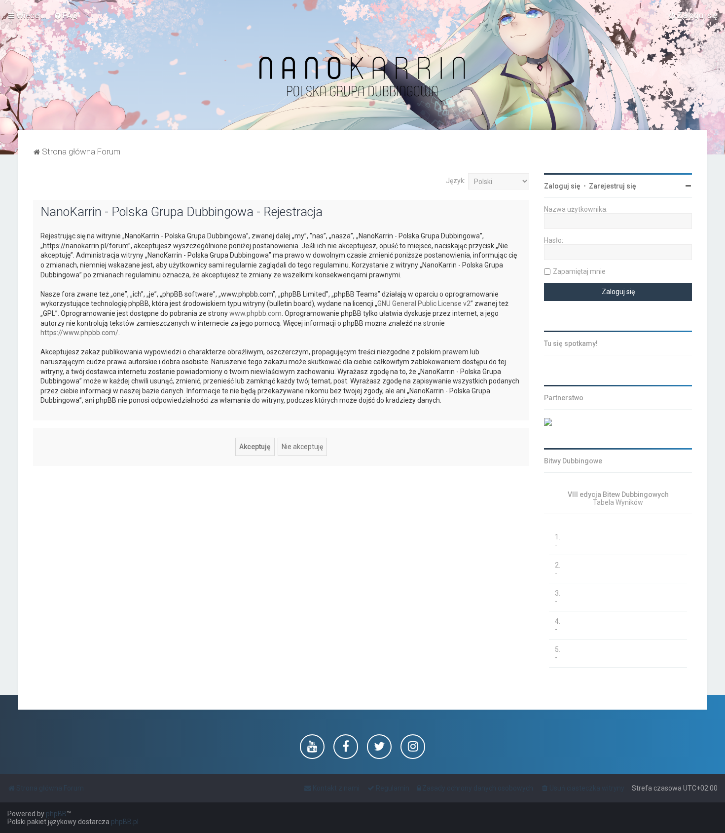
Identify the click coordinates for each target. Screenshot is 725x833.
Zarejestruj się (612, 186)
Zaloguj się (562, 186)
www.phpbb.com (255, 313)
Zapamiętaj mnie (579, 271)
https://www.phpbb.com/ (79, 333)
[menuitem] (66, 15)
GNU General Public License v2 (424, 303)
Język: (456, 181)
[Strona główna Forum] (362, 77)
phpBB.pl (125, 822)
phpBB (56, 814)
